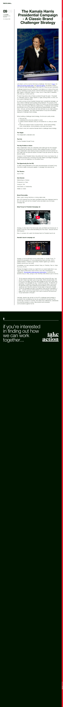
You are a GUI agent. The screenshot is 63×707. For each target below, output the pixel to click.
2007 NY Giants (40, 85)
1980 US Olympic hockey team (25, 85)
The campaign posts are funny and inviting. (35, 272)
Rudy (53, 84)
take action (50, 337)
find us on (62, 685)
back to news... (7, 3)
